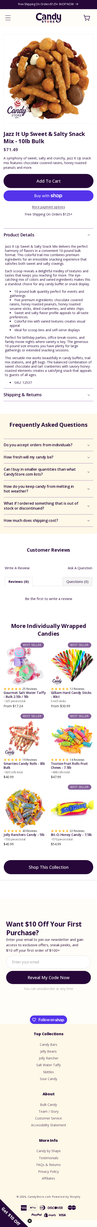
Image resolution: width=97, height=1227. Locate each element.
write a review (60, 598)
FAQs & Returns (48, 1164)
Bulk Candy (48, 1104)
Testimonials (48, 1158)
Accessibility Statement (48, 1125)
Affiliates (48, 1178)
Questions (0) (77, 581)
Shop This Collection (49, 867)
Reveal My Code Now (48, 977)
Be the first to (48, 598)
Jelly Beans (48, 1051)
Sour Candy (48, 1079)
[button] (8, 18)
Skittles (48, 1072)
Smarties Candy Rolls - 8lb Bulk (24, 768)
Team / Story (49, 1111)
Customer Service (48, 1118)
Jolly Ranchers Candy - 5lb (24, 837)
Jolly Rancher (48, 1058)
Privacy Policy (48, 1171)
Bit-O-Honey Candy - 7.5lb (71, 837)
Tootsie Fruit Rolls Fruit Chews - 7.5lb (69, 768)
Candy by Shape (48, 1151)
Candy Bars (48, 1044)
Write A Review (17, 567)
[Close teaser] (29, 1221)
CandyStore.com (39, 1196)
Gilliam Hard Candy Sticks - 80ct (71, 697)
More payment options (48, 207)
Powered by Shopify (66, 1196)
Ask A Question (80, 567)
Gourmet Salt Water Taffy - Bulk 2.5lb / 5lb (25, 697)
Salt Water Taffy (48, 1065)
